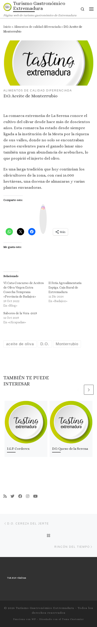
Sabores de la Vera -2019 (20, 313)
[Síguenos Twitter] (12, 496)
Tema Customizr (73, 619)
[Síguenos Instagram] (27, 496)
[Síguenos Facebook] (20, 496)
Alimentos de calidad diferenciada (37, 26)
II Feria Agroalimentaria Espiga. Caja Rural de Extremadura (64, 287)
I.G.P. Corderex (18, 449)
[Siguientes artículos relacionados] (89, 390)
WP (34, 619)
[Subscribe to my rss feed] (5, 496)
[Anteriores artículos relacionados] (78, 390)
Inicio (7, 26)
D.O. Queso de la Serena (70, 449)
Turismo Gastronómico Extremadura (45, 608)
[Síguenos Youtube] (35, 496)
